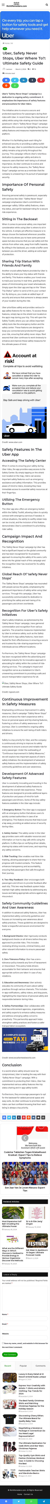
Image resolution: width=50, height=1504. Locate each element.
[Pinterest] (41, 80)
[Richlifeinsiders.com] (16, 4)
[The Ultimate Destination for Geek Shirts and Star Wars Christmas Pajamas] (10, 1446)
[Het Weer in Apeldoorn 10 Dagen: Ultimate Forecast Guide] (37, 1240)
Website (5, 1334)
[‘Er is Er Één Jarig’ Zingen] (37, 1213)
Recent (7, 1366)
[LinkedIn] (23, 80)
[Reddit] (6, 85)
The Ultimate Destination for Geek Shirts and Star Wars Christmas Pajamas (32, 1446)
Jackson (9, 69)
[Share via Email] (38, 1117)
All (12, 43)
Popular (23, 1366)
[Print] (43, 1117)
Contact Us (28, 1494)
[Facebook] (6, 80)
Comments (41, 1366)
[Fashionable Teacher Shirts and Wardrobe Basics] (10, 1474)
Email (5, 1324)
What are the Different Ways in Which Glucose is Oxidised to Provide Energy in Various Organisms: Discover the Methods (13, 1254)
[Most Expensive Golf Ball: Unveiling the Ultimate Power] (13, 1213)
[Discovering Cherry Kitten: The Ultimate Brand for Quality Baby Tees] (10, 1419)
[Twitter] (15, 80)
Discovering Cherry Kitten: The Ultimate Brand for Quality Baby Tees (31, 1418)
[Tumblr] (32, 80)
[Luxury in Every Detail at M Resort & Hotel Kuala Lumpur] (10, 1377)
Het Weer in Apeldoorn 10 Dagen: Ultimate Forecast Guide (37, 1252)
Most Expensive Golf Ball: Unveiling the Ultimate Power (11, 1223)
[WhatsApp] (15, 85)
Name (5, 1314)
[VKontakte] (33, 1117)
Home (6, 43)
